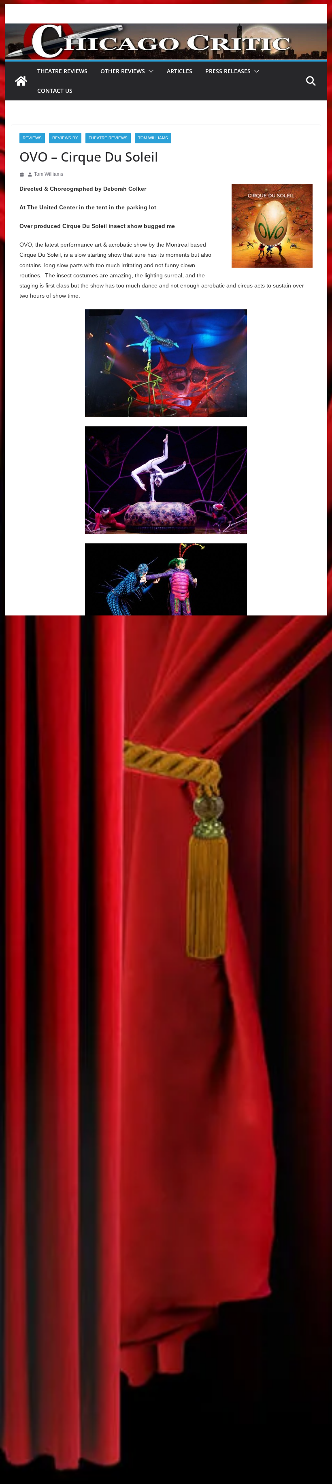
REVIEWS (32, 138)
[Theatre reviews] (166, 29)
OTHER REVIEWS (122, 71)
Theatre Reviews (62, 71)
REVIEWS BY (65, 138)
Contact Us (54, 90)
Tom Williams (153, 138)
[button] (149, 71)
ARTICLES (179, 71)
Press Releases (228, 71)
